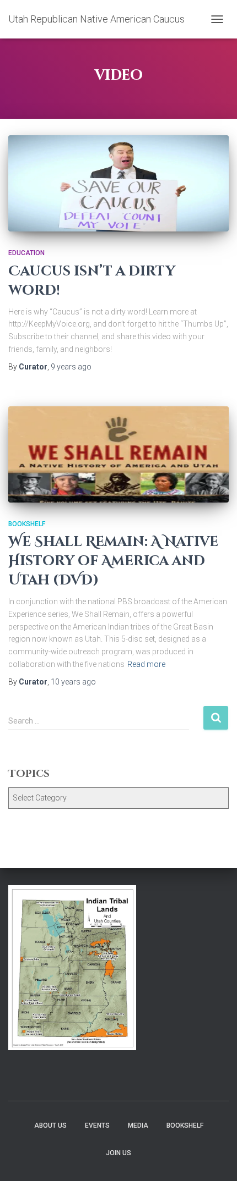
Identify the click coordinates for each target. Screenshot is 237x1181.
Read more (146, 664)
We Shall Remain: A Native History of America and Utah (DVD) (113, 561)
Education (26, 253)
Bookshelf (26, 524)
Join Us (118, 1153)
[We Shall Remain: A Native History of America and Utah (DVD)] (118, 454)
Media (138, 1125)
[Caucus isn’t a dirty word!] (118, 183)
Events (97, 1125)
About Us (50, 1125)
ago (71, 366)
